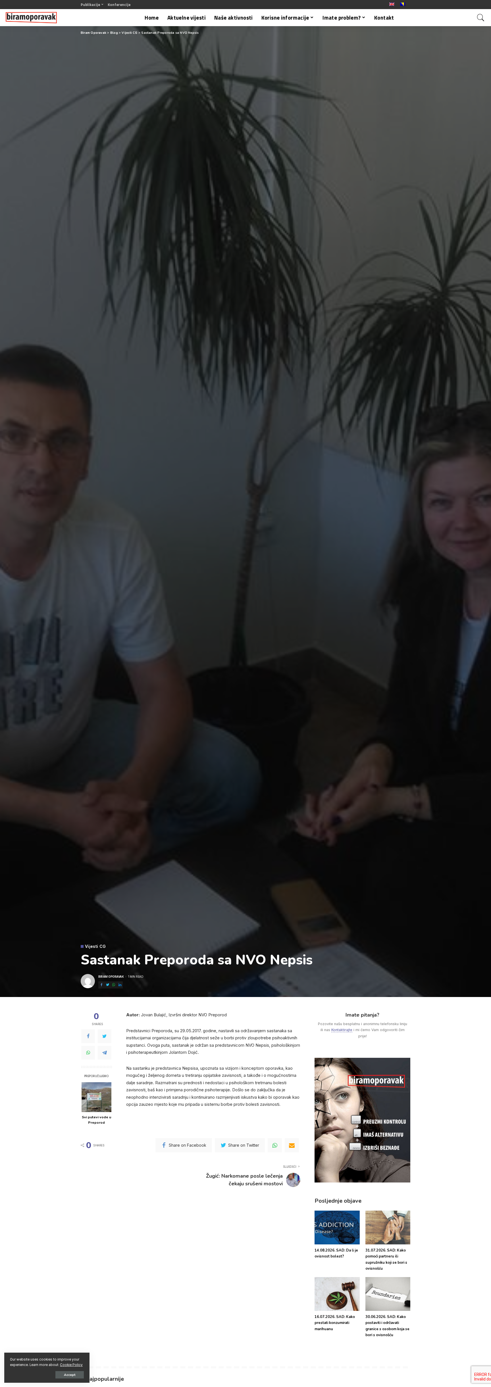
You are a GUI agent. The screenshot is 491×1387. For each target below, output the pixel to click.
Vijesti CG (95, 946)
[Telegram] (104, 1053)
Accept (69, 1375)
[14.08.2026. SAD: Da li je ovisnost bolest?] (337, 1227)
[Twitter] (104, 1036)
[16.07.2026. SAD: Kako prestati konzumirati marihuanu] (337, 1294)
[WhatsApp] (88, 1053)
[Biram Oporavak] (31, 17)
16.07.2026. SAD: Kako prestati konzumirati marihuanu (335, 1323)
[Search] (480, 17)
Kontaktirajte (341, 1030)
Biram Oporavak (111, 976)
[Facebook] (88, 1036)
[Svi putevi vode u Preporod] (96, 1097)
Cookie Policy (71, 1365)
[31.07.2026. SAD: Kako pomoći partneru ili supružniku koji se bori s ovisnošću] (387, 1227)
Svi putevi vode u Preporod (96, 1120)
